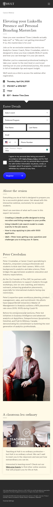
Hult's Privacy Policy (30, 159)
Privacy (46, 496)
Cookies (5, 497)
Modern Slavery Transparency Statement (30, 497)
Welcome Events (13, 467)
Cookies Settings (8, 501)
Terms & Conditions (13, 497)
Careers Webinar (8, 13)
